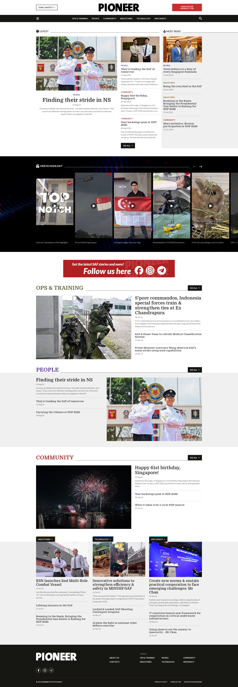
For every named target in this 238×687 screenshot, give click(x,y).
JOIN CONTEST (45, 7)
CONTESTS (114, 662)
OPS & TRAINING (80, 18)
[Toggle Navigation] (37, 18)
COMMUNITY (109, 18)
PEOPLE (95, 18)
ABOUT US (114, 658)
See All (126, 145)
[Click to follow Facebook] (139, 270)
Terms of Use (175, 682)
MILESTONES (126, 18)
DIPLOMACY (160, 18)
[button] (55, 208)
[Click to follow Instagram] (150, 270)
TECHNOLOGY (143, 18)
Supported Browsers (193, 682)
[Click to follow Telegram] (161, 270)
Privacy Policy (161, 682)
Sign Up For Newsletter (187, 7)
